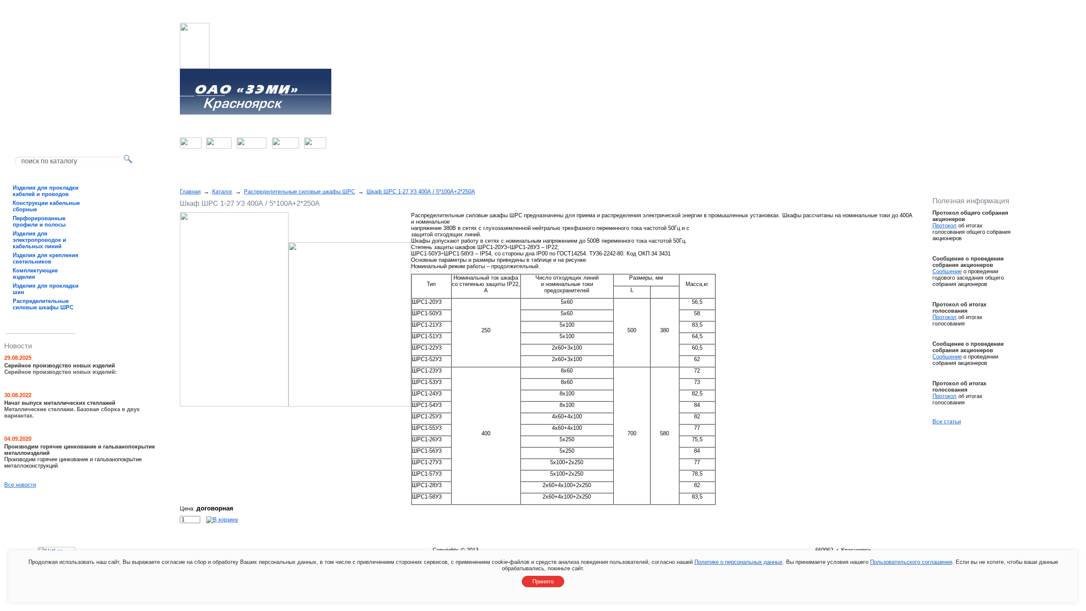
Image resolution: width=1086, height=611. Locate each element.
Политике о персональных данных (738, 562)
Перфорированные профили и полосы (39, 221)
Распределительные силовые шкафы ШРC (43, 304)
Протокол (944, 225)
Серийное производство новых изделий (59, 365)
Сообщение (947, 271)
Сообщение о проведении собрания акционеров (968, 261)
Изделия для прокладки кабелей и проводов (45, 191)
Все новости (20, 485)
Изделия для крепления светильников (45, 258)
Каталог (222, 191)
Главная (190, 191)
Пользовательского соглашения (911, 562)
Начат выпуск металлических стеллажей (59, 403)
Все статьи (946, 421)
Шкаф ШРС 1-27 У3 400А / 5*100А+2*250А (421, 191)
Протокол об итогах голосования (959, 307)
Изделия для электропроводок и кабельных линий (39, 239)
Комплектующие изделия (35, 273)
